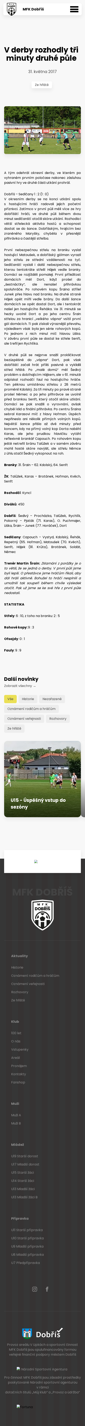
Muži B (16, 1123)
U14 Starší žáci (22, 1180)
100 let (16, 1033)
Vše (10, 699)
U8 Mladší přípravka (27, 1254)
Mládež (17, 1144)
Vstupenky (19, 1049)
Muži (15, 1103)
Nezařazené (52, 699)
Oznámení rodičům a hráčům (31, 708)
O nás (15, 1041)
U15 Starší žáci (22, 1172)
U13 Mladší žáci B (24, 1197)
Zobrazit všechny (20, 685)
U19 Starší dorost (24, 1156)
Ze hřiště (42, 84)
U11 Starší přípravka (27, 1230)
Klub (15, 1021)
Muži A (16, 1115)
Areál (15, 1057)
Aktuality (19, 956)
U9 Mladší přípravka (27, 1246)
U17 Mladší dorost (25, 1164)
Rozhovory (57, 718)
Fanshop (18, 1082)
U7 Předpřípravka (25, 1262)
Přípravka (20, 1218)
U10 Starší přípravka (27, 1238)
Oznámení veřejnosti (24, 718)
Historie (28, 699)
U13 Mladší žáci (23, 1189)
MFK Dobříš (33, 9)
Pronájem (19, 1066)
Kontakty (18, 1074)
